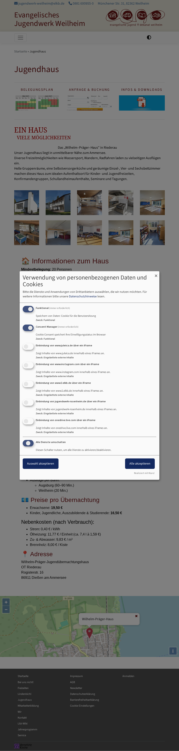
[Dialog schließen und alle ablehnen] (156, 274)
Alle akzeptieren (139, 463)
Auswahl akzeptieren (40, 463)
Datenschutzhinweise (83, 296)
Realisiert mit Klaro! (144, 473)
